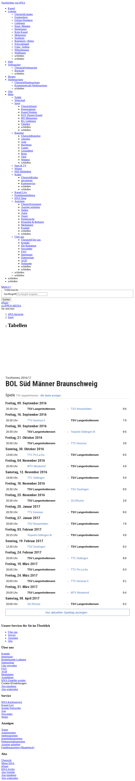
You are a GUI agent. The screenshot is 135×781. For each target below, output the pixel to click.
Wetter (4, 717)
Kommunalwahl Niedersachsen (30, 85)
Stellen (24, 210)
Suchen (6, 299)
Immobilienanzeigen (11, 738)
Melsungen (20, 35)
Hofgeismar (20, 29)
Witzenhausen (21, 49)
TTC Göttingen (36, 477)
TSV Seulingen (80, 489)
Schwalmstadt (21, 44)
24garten (25, 138)
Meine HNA (7, 763)
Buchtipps (26, 144)
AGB (24, 260)
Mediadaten (27, 225)
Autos (24, 213)
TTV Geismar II (36, 420)
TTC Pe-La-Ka (35, 454)
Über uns (12, 632)
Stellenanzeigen (9, 735)
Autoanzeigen (8, 732)
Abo (10, 641)
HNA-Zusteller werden (13, 680)
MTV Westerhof (36, 466)
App (3, 711)
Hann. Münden (22, 26)
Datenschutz (27, 257)
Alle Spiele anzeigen (50, 395)
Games (24, 147)
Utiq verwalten (9, 665)
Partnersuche (27, 219)
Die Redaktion (28, 245)
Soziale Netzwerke (11, 708)
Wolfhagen (20, 52)
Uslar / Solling (21, 46)
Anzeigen (13, 638)
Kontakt (25, 227)
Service (12, 635)
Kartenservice (28, 183)
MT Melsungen (29, 118)
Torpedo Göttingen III (83, 431)
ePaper (4, 766)
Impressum (26, 254)
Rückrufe (19, 70)
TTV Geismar (78, 443)
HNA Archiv (8, 769)
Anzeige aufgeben (30, 207)
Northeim (19, 38)
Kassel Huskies (29, 112)
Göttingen (19, 23)
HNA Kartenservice (11, 702)
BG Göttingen (28, 121)
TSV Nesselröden (81, 408)
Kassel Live (7, 705)
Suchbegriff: (10, 294)
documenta (26, 180)
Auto (23, 141)
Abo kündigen (8, 686)
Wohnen (25, 159)
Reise (24, 153)
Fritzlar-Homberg (23, 20)
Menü (4, 286)
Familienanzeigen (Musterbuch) (17, 747)
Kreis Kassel (21, 32)
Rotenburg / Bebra (24, 41)
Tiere (23, 156)
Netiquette (26, 263)
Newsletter (26, 248)
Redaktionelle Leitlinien (13, 659)
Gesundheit (27, 150)
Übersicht (6, 760)
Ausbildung (7, 677)
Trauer (24, 216)
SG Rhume (77, 500)
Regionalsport (28, 109)
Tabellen (25, 124)
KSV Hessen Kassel (31, 115)
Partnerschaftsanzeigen (13, 741)
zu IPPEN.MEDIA (11, 305)
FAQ (23, 251)
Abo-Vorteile (8, 772)
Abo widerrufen (9, 689)
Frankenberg (21, 17)
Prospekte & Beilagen (32, 222)
